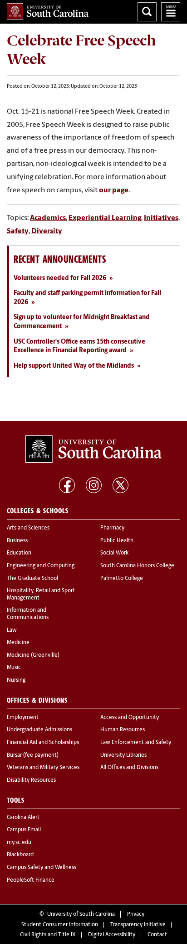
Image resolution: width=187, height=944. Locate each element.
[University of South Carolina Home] (48, 11)
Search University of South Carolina (147, 11)
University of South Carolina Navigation (170, 11)
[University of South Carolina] (93, 449)
